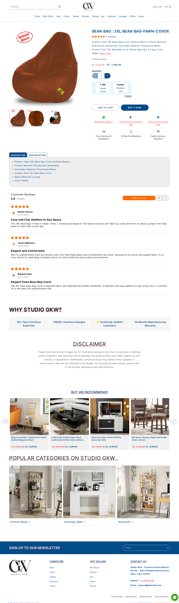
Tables (53, 577)
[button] (167, 7)
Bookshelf (124, 522)
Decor (93, 581)
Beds (52, 567)
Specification (37, 155)
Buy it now (134, 107)
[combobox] (36, 7)
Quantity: (97, 70)
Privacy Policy (117, 596)
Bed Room (94, 567)
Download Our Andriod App (131, 123)
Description (18, 155)
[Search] (60, 6)
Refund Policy (131, 596)
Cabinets (54, 581)
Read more (105, 53)
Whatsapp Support (103, 122)
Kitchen (93, 572)
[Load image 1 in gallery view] (18, 118)
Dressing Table (73, 522)
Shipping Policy (145, 596)
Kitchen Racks (19, 522)
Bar (91, 577)
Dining (93, 586)
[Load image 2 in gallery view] (36, 118)
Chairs (53, 586)
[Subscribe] (167, 548)
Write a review (139, 198)
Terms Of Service (162, 596)
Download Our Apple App (158, 123)
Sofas (52, 572)
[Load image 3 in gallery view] (54, 118)
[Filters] (159, 198)
